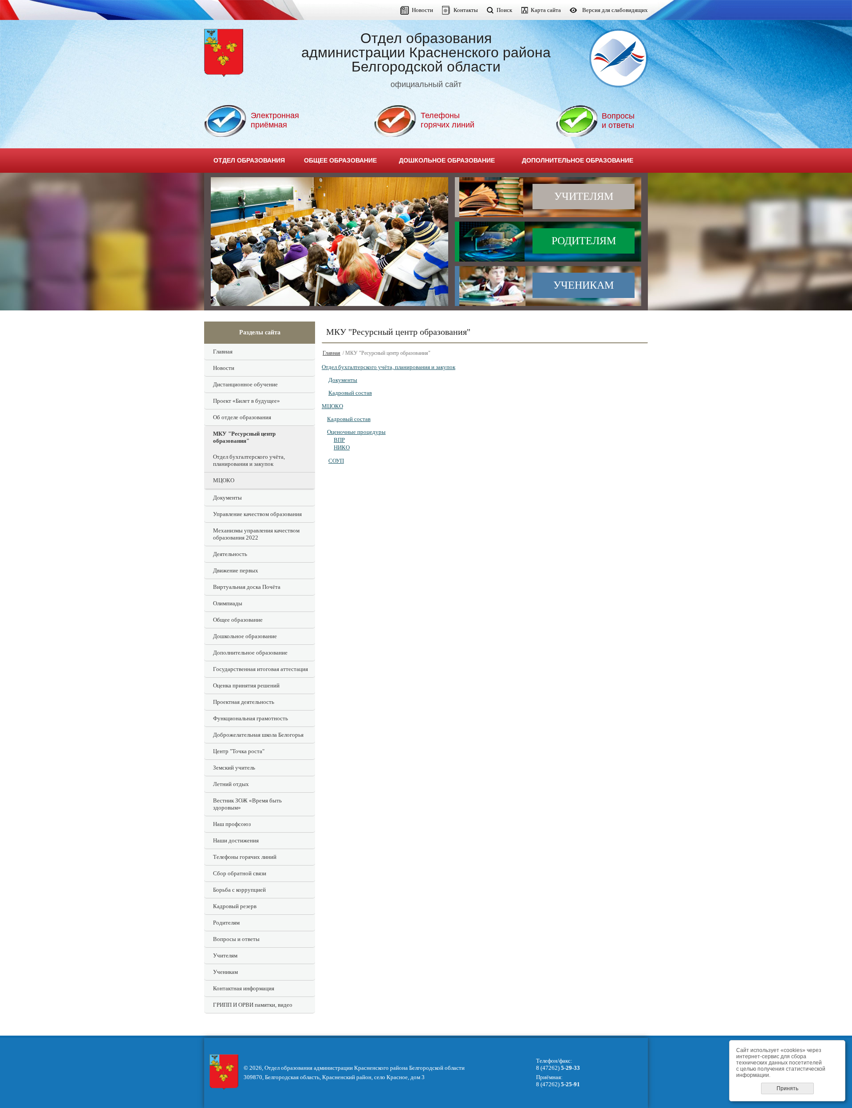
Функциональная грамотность (250, 718)
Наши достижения (236, 840)
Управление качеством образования (257, 514)
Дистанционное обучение (245, 384)
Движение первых (235, 570)
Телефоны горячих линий (244, 857)
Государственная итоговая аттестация (260, 669)
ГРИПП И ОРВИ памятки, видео (252, 1004)
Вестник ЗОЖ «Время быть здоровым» (247, 804)
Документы (227, 497)
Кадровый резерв (234, 906)
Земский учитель (234, 767)
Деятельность (230, 554)
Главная (223, 351)
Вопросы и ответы (236, 939)
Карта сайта (546, 10)
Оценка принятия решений (246, 685)
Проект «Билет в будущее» (246, 400)
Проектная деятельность (243, 702)
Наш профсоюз (232, 824)
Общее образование (238, 619)
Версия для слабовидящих (615, 10)
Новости (422, 10)
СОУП (336, 460)
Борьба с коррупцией (239, 889)
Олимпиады (227, 603)
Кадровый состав (350, 392)
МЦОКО (223, 480)
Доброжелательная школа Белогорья (258, 734)
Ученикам (583, 285)
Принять (787, 1088)
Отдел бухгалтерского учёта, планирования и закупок (249, 460)
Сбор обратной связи (239, 873)
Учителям (583, 196)
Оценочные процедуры (356, 432)
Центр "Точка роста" (238, 751)
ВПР (339, 440)
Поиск (504, 10)
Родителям (584, 240)
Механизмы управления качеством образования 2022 (256, 534)
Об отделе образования (242, 417)
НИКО (342, 447)
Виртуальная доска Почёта (246, 587)
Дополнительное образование (250, 652)
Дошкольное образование (245, 636)
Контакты (466, 10)
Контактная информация (243, 988)
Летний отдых (231, 784)
